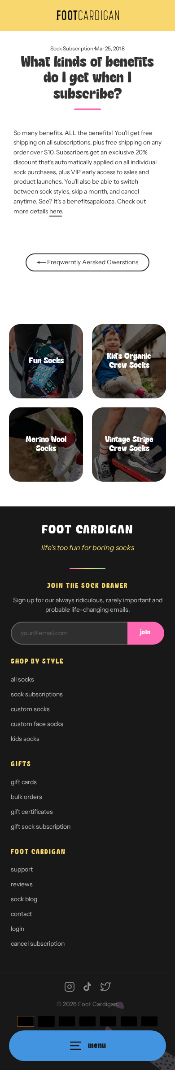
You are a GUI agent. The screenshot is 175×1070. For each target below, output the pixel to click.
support (22, 869)
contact (21, 914)
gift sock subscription (40, 826)
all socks (22, 679)
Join (145, 632)
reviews (22, 884)
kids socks (25, 739)
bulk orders (26, 797)
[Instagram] (69, 986)
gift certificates (32, 812)
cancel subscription (38, 943)
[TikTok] (87, 986)
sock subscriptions (37, 694)
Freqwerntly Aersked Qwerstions (92, 262)
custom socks (30, 709)
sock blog (24, 899)
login (17, 929)
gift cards (24, 782)
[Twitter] (105, 986)
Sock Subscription (71, 48)
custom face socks (37, 724)
